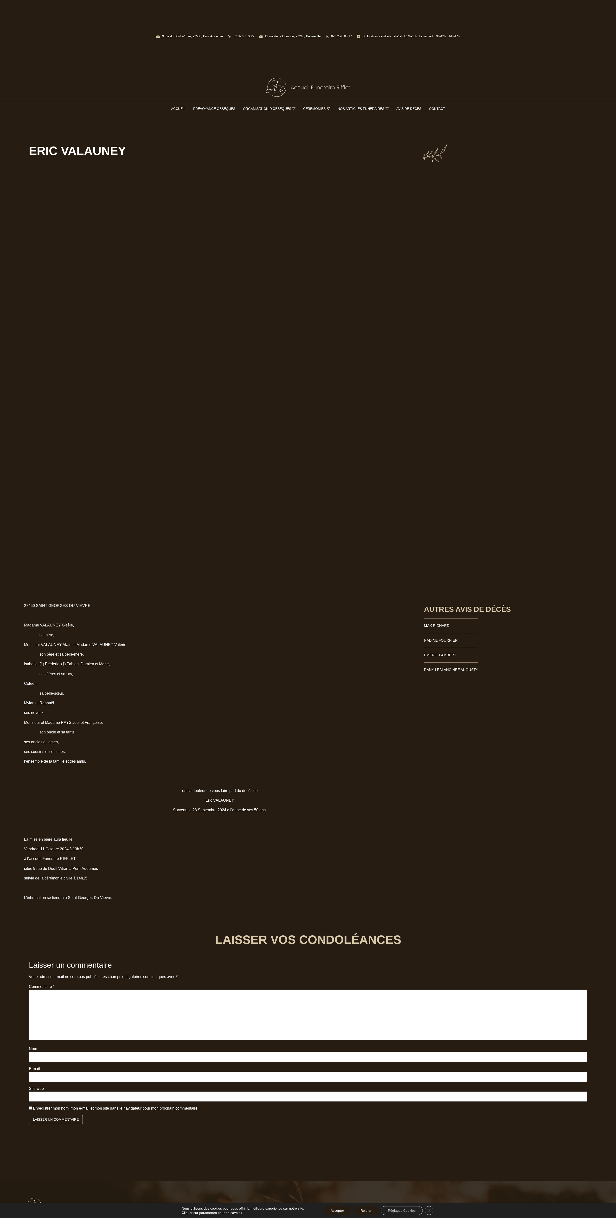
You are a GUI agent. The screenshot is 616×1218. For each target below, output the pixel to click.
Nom (33, 1049)
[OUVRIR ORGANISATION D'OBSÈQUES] (293, 108)
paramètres (208, 1213)
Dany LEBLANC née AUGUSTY (451, 670)
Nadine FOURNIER (441, 640)
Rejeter (366, 1210)
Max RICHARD (436, 626)
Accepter (337, 1210)
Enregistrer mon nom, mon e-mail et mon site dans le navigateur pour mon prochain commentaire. (116, 1108)
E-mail (34, 1069)
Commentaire (41, 987)
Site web (36, 1089)
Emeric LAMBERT (440, 655)
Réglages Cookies (402, 1210)
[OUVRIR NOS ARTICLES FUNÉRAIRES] (387, 108)
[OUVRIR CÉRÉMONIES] (328, 108)
